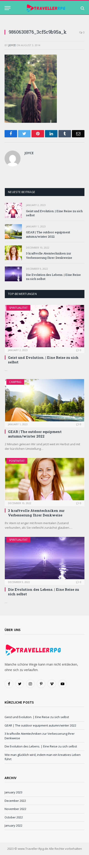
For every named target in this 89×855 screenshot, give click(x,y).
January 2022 (13, 825)
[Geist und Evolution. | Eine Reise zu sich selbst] (13, 210)
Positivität (17, 461)
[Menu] (7, 8)
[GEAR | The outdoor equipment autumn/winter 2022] (13, 231)
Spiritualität (18, 308)
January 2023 (13, 792)
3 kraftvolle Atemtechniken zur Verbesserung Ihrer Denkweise (49, 255)
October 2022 (14, 817)
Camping (15, 382)
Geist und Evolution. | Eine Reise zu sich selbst (37, 717)
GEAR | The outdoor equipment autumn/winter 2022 (48, 234)
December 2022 (15, 801)
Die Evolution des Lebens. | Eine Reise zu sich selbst (41, 746)
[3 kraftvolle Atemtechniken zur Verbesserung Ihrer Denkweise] (13, 252)
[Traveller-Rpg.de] (45, 8)
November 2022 (15, 809)
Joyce (12, 45)
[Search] (82, 8)
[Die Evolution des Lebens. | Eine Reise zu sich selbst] (13, 274)
